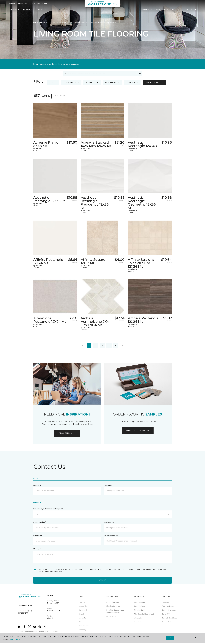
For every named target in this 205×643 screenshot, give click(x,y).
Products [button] (14, 9)
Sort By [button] (58, 95)
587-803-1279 (42, 4)
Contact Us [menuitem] (166, 614)
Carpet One (37, 22)
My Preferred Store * (111, 535)
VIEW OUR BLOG (65, 433)
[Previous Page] (82, 345)
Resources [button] (28, 9)
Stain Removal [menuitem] (139, 602)
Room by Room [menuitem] (168, 606)
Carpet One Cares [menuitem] (169, 610)
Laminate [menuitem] (82, 618)
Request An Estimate (173, 9)
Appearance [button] (110, 82)
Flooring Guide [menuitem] (139, 610)
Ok (170, 638)
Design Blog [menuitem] (111, 616)
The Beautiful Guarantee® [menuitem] (144, 614)
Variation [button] (131, 82)
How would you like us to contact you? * (48, 509)
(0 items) (195, 9)
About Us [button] (42, 9)
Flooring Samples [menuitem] (113, 606)
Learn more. (15, 639)
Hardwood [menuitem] (83, 610)
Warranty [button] (90, 82)
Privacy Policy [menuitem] (167, 622)
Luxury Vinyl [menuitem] (83, 606)
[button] (187, 9)
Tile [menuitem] (80, 622)
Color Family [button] (70, 82)
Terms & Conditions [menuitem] (169, 618)
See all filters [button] (152, 82)
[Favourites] (191, 9)
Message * (37, 549)
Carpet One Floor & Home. (34, 632)
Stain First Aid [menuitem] (139, 606)
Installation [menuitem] (138, 622)
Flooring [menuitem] (82, 602)
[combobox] (100, 73)
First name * (37, 485)
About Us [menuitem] (165, 602)
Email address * (109, 522)
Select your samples (135, 430)
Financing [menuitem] (82, 630)
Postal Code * (38, 535)
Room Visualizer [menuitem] (112, 602)
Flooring (49, 22)
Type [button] (51, 82)
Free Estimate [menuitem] (84, 626)
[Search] (140, 73)
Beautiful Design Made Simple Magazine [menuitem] (115, 611)
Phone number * (39, 522)
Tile (57, 22)
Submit (102, 580)
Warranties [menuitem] (138, 618)
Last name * (108, 485)
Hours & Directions (151, 9)
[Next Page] (122, 345)
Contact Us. (75, 64)
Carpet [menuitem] (81, 614)
